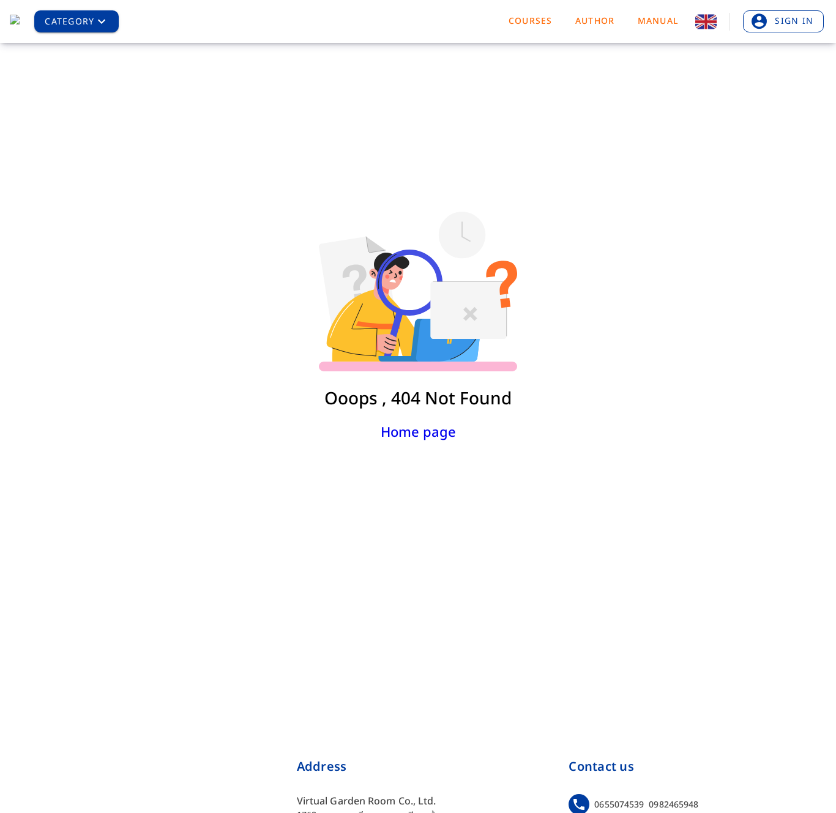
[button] (76, 21)
